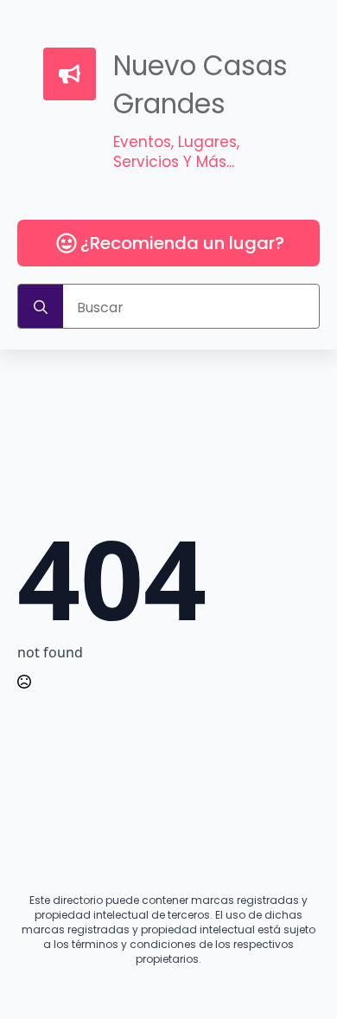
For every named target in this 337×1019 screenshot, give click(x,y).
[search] (40, 307)
